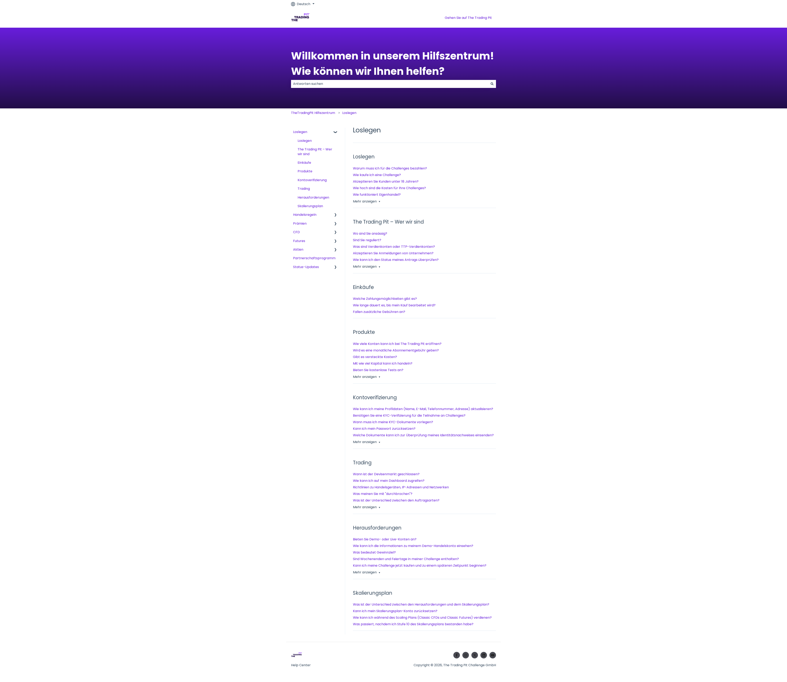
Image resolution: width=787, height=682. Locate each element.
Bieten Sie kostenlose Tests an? (378, 370)
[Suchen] (492, 84)
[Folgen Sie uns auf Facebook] (456, 655)
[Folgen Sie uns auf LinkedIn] (483, 655)
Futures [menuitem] (299, 241)
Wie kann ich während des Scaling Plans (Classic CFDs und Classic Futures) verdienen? (422, 617)
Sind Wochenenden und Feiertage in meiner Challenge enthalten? (406, 559)
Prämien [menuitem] (300, 223)
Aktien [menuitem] (298, 249)
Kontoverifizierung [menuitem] (312, 180)
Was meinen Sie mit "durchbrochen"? (382, 493)
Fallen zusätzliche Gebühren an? (379, 311)
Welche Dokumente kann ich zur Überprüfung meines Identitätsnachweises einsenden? (423, 435)
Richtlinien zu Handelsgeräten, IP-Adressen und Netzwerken (401, 487)
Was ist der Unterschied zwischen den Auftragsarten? (396, 500)
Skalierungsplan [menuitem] (310, 206)
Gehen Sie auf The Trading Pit (468, 17)
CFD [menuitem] (296, 232)
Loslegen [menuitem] (300, 132)
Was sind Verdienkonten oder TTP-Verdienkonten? (394, 246)
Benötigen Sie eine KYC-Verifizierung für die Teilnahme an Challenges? (409, 415)
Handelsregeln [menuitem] (304, 214)
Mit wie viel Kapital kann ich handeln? (382, 363)
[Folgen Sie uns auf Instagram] (465, 655)
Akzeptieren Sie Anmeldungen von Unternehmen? (393, 253)
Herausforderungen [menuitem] (313, 197)
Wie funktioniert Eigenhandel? (377, 194)
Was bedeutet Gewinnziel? (374, 552)
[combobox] (389, 84)
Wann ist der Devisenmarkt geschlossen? (386, 474)
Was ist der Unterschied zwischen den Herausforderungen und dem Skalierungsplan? (421, 604)
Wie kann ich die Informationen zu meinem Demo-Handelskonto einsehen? (413, 545)
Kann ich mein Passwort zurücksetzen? (384, 428)
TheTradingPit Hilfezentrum (313, 112)
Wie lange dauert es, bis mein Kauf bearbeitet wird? (394, 305)
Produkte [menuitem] (305, 171)
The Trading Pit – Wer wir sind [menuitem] (315, 151)
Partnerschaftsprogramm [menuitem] (314, 258)
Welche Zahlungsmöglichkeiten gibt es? (385, 298)
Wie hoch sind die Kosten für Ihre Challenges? (389, 188)
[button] (335, 132)
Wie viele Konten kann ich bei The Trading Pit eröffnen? (397, 343)
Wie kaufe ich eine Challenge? (377, 175)
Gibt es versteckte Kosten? (375, 357)
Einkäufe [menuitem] (304, 162)
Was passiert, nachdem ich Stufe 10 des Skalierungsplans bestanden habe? (413, 624)
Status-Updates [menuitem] (306, 267)
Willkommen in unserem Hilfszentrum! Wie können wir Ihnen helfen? (392, 63)
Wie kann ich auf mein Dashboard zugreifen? (388, 480)
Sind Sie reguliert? (367, 240)
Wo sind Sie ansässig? (370, 233)
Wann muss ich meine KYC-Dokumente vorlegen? (393, 422)
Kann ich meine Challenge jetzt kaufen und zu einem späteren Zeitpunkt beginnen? (419, 565)
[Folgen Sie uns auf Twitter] (474, 655)
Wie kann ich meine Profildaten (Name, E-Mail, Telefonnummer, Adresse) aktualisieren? (423, 409)
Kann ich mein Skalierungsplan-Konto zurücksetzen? (395, 611)
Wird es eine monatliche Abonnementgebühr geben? (396, 350)
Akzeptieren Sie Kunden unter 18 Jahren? (386, 181)
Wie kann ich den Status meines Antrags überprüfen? (396, 259)
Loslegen (349, 112)
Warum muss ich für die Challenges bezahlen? (390, 168)
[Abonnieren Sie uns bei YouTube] (492, 655)
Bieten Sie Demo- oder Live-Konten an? (384, 539)
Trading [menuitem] (304, 188)
